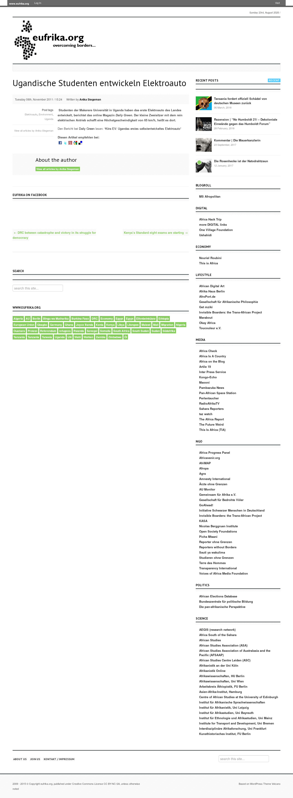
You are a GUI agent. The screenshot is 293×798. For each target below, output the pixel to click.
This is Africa (208, 263)
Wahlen (88, 337)
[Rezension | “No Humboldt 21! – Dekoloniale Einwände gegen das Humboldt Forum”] (204, 124)
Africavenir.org (209, 458)
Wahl (77, 337)
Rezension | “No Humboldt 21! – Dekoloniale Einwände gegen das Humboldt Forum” (245, 121)
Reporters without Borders (217, 547)
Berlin (36, 318)
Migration (167, 325)
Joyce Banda (84, 325)
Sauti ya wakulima (212, 552)
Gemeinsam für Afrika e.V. (217, 494)
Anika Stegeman (90, 99)
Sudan (156, 331)
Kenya (110, 325)
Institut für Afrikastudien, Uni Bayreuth (226, 713)
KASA (203, 521)
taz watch (205, 414)
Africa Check (208, 351)
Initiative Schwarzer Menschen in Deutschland (232, 510)
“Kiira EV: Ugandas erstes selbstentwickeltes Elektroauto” (142, 128)
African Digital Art (211, 286)
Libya (121, 325)
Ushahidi (205, 235)
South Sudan (140, 331)
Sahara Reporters (211, 408)
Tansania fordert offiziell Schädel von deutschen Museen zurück (240, 100)
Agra (202, 473)
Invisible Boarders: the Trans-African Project (230, 312)
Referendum (48, 331)
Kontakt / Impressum (59, 759)
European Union (24, 325)
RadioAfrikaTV (209, 403)
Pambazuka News (211, 387)
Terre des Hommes (212, 563)
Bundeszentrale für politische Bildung (226, 601)
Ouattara (19, 331)
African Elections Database (218, 596)
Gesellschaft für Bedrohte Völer (221, 500)
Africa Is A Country (212, 356)
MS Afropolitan (209, 196)
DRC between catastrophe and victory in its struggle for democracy (54, 235)
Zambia (101, 337)
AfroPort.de (207, 296)
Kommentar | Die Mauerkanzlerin (237, 140)
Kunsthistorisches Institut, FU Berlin (225, 734)
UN (70, 337)
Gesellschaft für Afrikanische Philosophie (228, 302)
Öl (125, 337)
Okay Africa (207, 323)
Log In (37, 3)
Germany (56, 325)
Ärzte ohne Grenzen (213, 484)
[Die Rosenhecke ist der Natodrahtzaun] (204, 165)
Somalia (105, 331)
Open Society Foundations (218, 531)
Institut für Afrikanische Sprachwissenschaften (232, 702)
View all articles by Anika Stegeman (33, 130)
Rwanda (78, 331)
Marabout (205, 317)
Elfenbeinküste (146, 318)
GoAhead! (206, 505)
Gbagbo (42, 325)
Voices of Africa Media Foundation (223, 573)
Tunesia (47, 337)
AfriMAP (205, 463)
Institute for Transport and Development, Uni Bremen (236, 723)
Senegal (92, 331)
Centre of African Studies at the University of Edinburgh (238, 697)
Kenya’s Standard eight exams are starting (156, 232)
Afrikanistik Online (212, 670)
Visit (277, 3)
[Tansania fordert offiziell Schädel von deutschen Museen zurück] (204, 103)
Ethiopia (163, 318)
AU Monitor (207, 489)
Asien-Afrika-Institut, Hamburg (220, 691)
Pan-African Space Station (217, 393)
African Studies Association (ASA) (223, 645)
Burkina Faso (80, 318)
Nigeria (180, 325)
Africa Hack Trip (210, 219)
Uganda (49, 119)
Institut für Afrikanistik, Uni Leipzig (224, 707)
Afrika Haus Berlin (212, 291)
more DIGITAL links (213, 224)
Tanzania (19, 337)
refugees (65, 331)
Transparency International (218, 568)
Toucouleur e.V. (210, 328)
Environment (46, 114)
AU (28, 318)
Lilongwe (133, 325)
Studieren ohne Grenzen (216, 557)
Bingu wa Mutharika (56, 318)
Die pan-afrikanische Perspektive (222, 606)
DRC (95, 318)
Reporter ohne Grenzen (215, 542)
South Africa (121, 331)
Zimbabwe (115, 337)
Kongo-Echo (208, 377)
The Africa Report (211, 419)
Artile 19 (205, 366)
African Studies (210, 640)
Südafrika (169, 331)
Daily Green (87, 128)
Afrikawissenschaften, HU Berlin (221, 676)
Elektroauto (31, 114)
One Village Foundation (216, 230)
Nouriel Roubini (210, 258)
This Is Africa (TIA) (212, 429)
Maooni (204, 382)
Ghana (69, 325)
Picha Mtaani (208, 536)
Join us (35, 759)
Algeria (18, 318)
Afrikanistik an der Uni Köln (218, 665)
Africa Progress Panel (214, 452)
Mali (155, 325)
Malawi (145, 325)
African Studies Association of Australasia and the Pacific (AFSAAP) (234, 652)
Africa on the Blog (212, 361)
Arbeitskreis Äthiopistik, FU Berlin (223, 686)
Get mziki (206, 307)
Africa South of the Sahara (217, 635)
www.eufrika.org (19, 3)
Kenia (99, 325)
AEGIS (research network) (217, 629)
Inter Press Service (212, 372)
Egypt (119, 318)
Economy (106, 318)
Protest (32, 331)
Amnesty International (214, 479)
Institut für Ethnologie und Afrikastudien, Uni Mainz (235, 718)
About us (20, 759)
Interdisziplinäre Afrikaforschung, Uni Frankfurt (232, 728)
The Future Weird (211, 424)
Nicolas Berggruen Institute (218, 526)
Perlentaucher (209, 398)
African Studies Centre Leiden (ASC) (224, 660)
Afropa (204, 468)
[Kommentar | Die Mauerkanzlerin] (204, 144)
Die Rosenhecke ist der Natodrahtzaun (241, 161)
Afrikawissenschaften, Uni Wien (221, 681)
